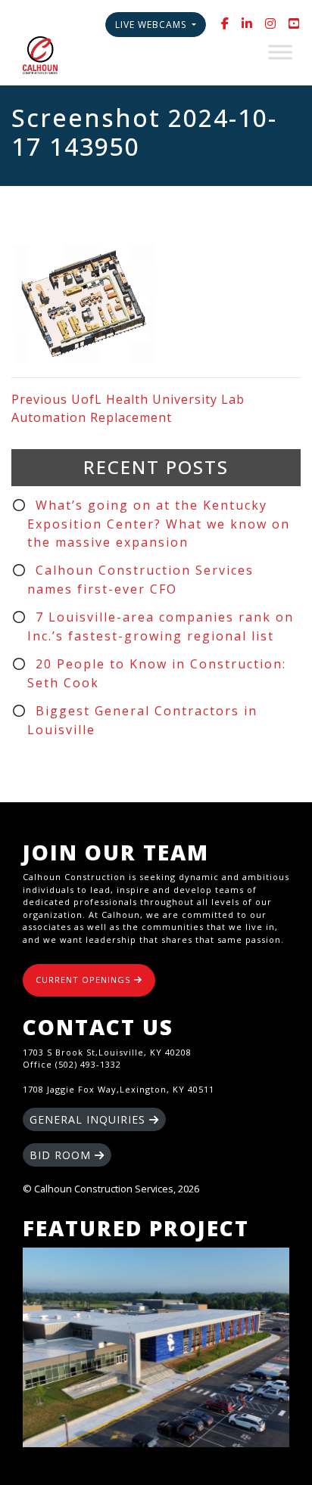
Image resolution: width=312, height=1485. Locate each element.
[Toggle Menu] (280, 52)
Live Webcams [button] (152, 24)
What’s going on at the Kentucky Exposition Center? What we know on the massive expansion (158, 523)
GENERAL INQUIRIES (89, 1119)
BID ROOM (62, 1155)
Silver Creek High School (156, 1347)
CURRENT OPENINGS (85, 979)
